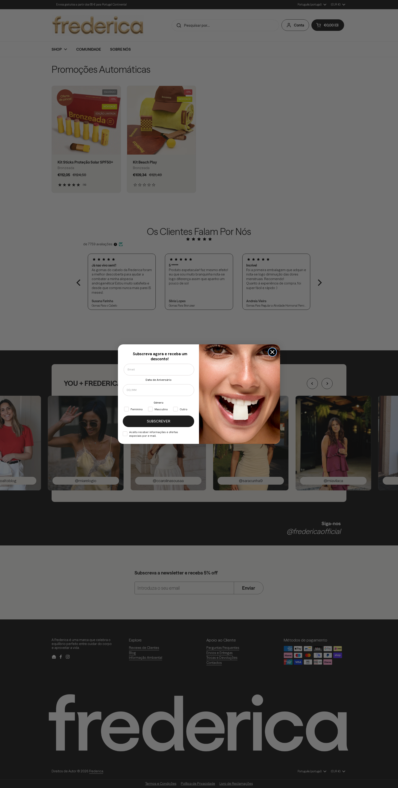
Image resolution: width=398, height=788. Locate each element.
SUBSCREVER (158, 421)
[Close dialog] (272, 352)
